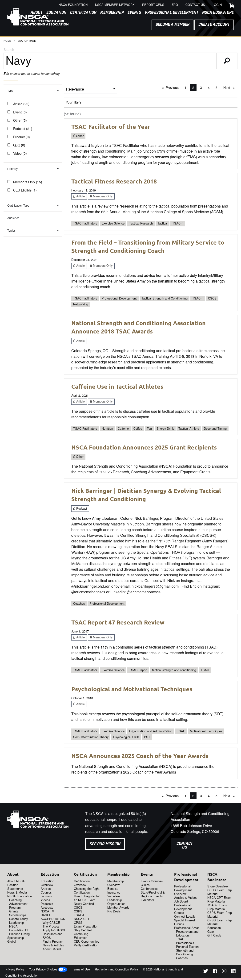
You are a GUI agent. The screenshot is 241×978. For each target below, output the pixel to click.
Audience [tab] (13, 218)
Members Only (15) (27, 181)
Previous (173, 87)
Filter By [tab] (12, 168)
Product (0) (21, 136)
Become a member (172, 24)
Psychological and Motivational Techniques (131, 689)
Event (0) (20, 112)
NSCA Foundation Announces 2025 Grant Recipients (144, 447)
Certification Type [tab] (18, 205)
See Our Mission (105, 844)
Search (9, 49)
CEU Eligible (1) (25, 190)
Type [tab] (10, 90)
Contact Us (185, 845)
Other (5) (20, 120)
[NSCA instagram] (224, 971)
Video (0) (20, 153)
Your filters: (74, 102)
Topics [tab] (11, 230)
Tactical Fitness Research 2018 (114, 181)
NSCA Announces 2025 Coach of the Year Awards (140, 755)
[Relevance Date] (90, 90)
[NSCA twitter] (205, 971)
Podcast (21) (22, 128)
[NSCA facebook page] (215, 971)
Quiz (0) (19, 145)
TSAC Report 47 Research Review (118, 622)
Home (7, 40)
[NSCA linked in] (233, 971)
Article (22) (21, 103)
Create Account (214, 24)
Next (230, 87)
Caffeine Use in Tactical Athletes (117, 386)
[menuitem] (81, 13)
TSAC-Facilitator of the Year (110, 126)
